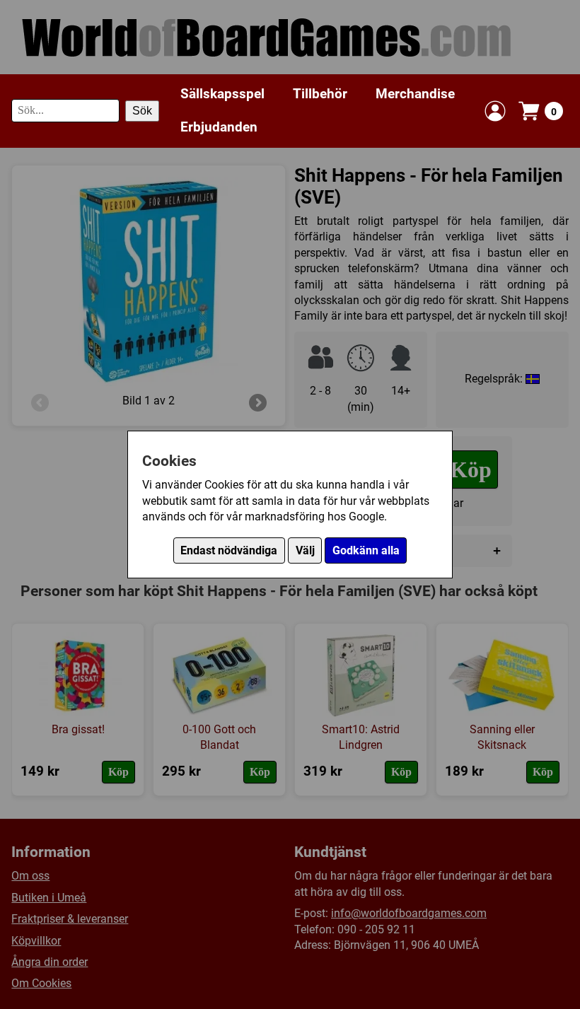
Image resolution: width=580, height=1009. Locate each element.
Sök (142, 111)
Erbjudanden (218, 127)
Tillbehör (320, 94)
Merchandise (415, 94)
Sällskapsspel (222, 94)
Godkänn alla (366, 550)
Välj (305, 550)
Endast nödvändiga (228, 550)
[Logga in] (495, 111)
